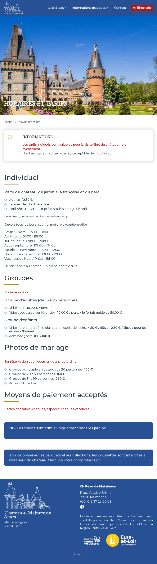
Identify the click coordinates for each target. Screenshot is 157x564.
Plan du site (12, 526)
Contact (120, 8)
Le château (56, 8)
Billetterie (144, 8)
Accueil (9, 122)
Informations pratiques (89, 8)
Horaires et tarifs (28, 122)
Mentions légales (15, 522)
